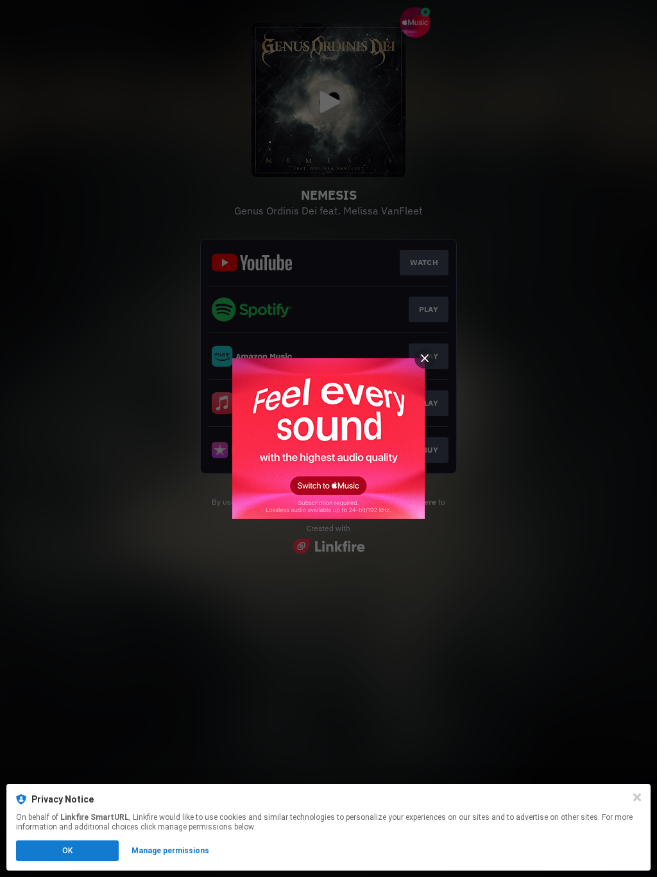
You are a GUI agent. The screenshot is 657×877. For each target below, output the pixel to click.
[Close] (637, 797)
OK (67, 850)
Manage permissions (170, 850)
